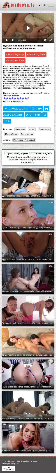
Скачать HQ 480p (36, 54)
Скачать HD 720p (15, 60)
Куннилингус (44, 129)
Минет (32, 129)
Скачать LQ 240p (15, 54)
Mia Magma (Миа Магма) (23, 140)
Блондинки (20, 129)
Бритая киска (27, 134)
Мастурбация (11, 134)
